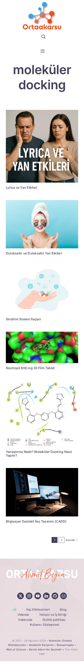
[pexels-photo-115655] (42, 470)
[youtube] (37, 596)
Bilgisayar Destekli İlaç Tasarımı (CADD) (36, 521)
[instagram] (29, 596)
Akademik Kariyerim (41, 644)
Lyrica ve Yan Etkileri (21, 187)
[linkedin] (46, 596)
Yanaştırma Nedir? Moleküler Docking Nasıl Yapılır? (39, 453)
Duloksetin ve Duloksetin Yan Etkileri (34, 253)
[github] (55, 596)
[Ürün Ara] (43, 36)
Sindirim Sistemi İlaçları (23, 319)
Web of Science (16, 649)
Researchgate (65, 644)
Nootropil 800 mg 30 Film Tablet (30, 368)
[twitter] (20, 596)
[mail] (63, 596)
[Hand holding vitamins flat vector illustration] (42, 267)
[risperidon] (42, 333)
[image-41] (42, 382)
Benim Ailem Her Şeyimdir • (47, 649)
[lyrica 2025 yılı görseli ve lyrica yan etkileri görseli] (42, 111)
